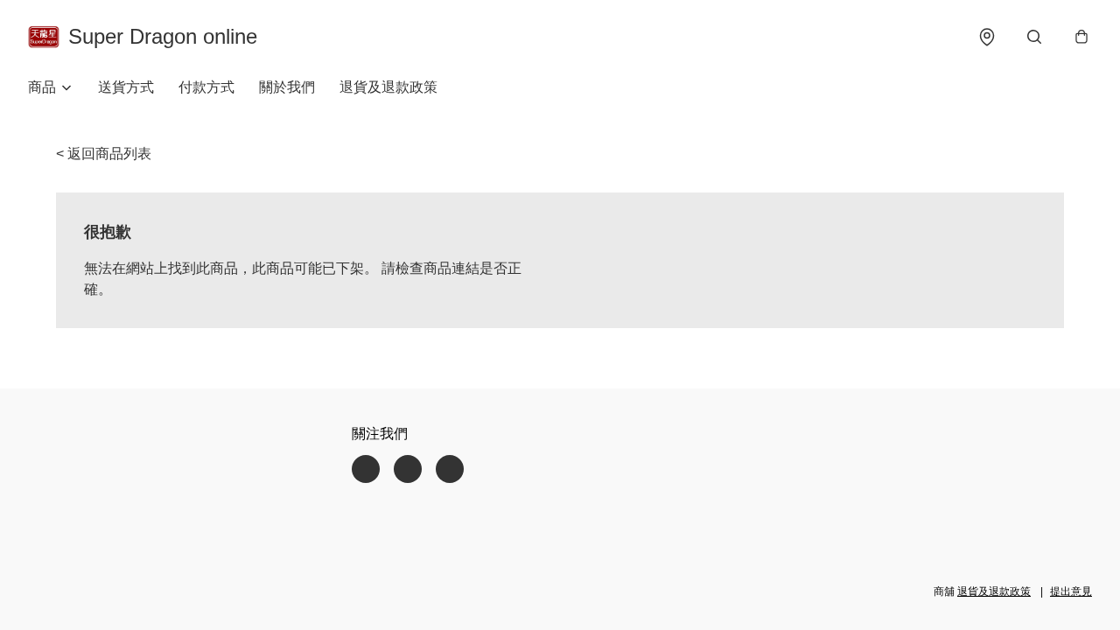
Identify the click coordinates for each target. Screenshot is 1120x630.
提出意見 (1071, 591)
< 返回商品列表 (103, 153)
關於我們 (287, 87)
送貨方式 (126, 87)
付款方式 (206, 87)
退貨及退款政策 (389, 87)
